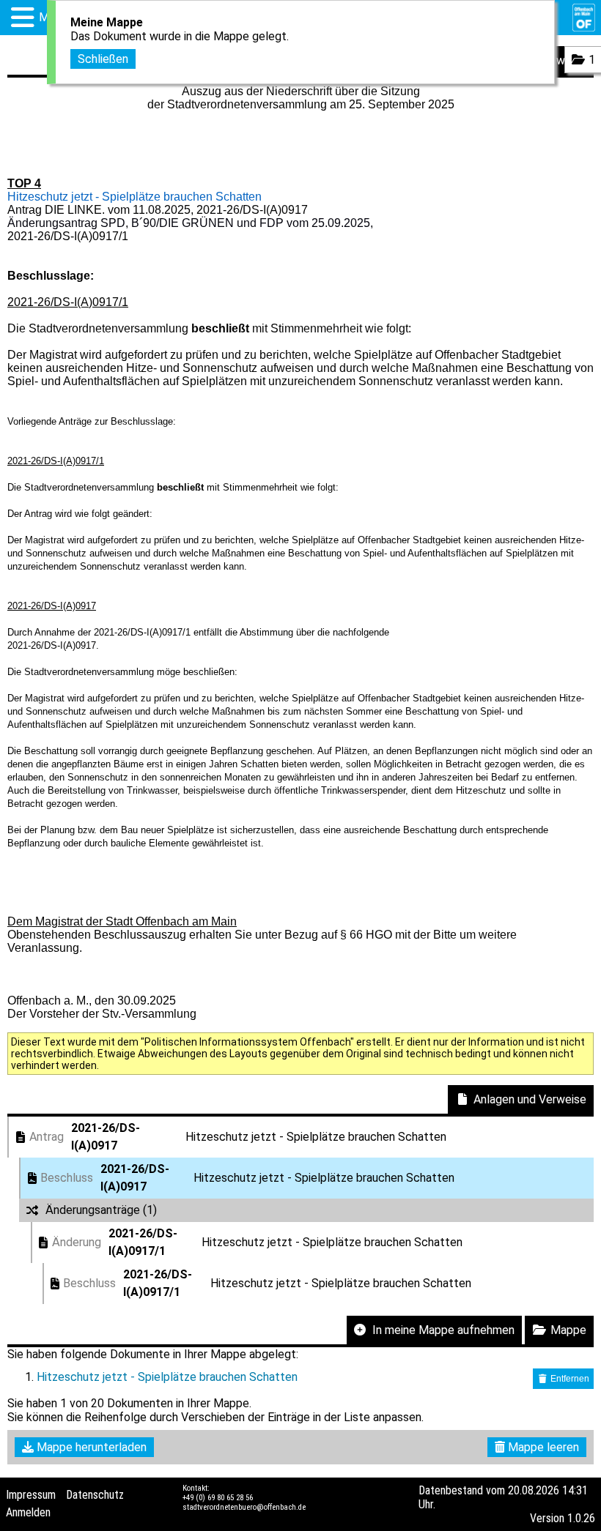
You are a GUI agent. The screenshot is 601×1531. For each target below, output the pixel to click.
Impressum (31, 1495)
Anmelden (28, 1512)
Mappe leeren (542, 1447)
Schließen (103, 59)
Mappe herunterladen (90, 1447)
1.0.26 (581, 1518)
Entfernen (568, 1379)
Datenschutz (95, 1495)
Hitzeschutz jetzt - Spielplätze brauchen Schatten (167, 1377)
